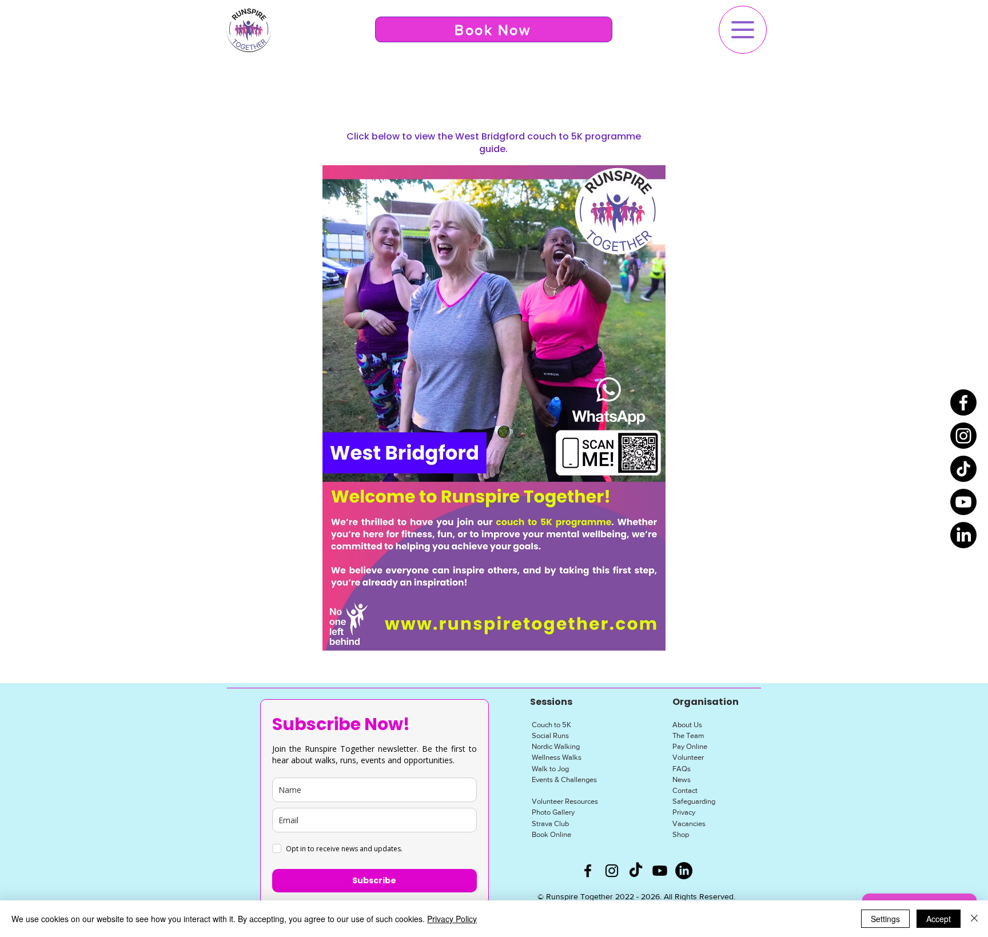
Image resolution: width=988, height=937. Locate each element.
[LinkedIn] (963, 535)
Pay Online (689, 746)
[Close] (974, 919)
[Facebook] (963, 402)
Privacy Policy (452, 918)
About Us (687, 724)
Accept (938, 918)
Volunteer (688, 757)
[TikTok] (963, 469)
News (681, 779)
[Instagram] (963, 435)
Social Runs (550, 735)
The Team (688, 735)
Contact (685, 790)
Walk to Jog (550, 768)
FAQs (681, 768)
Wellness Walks (556, 757)
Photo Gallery (553, 812)
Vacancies (689, 823)
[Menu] (743, 30)
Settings (885, 918)
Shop (680, 834)
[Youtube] (963, 502)
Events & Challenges (564, 779)
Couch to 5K (551, 724)
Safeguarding (693, 801)
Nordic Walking (556, 746)
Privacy (683, 812)
